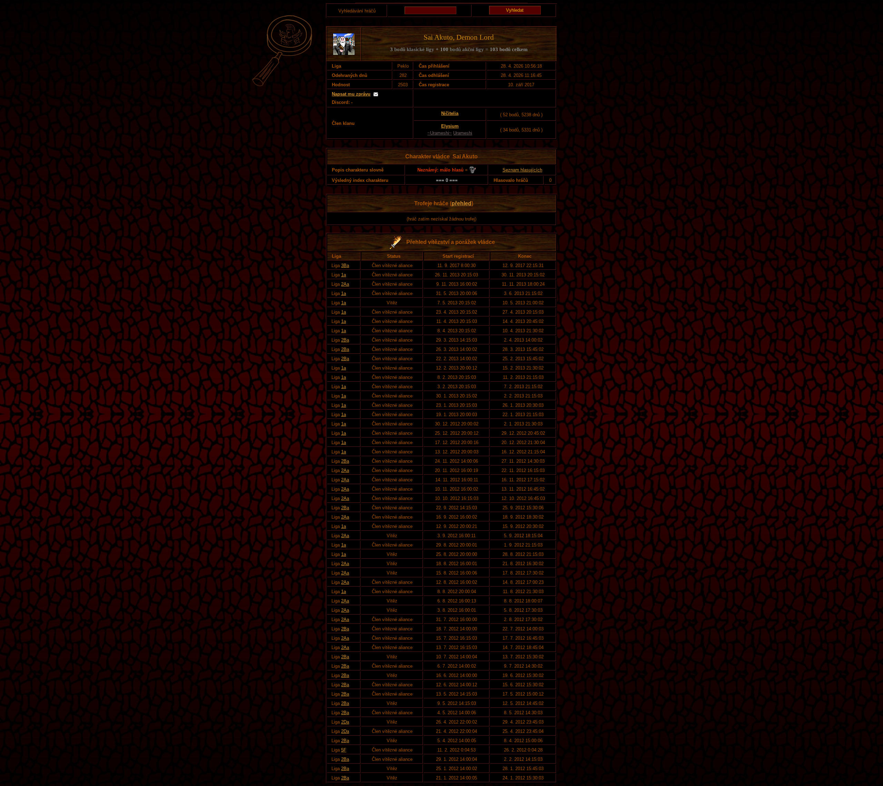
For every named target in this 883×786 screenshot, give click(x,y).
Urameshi (462, 133)
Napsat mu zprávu (351, 94)
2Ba (345, 340)
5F (343, 750)
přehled (462, 203)
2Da (345, 722)
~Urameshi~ (439, 133)
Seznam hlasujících (522, 170)
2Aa (345, 284)
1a (343, 274)
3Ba (345, 265)
